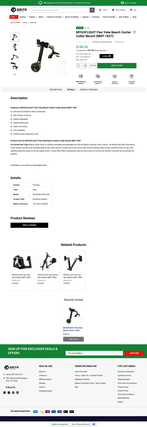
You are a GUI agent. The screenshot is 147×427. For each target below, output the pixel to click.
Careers (42, 387)
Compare (105, 56)
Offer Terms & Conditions (127, 383)
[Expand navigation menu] (27, 17)
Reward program (124, 379)
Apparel (85, 17)
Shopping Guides (45, 391)
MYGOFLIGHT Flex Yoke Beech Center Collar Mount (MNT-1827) (72, 329)
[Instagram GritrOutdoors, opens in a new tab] (9, 392)
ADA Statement (123, 398)
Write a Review (119, 42)
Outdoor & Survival (54, 17)
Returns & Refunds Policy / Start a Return (90, 383)
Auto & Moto (124, 17)
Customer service (124, 375)
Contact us (43, 375)
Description (56, 89)
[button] (91, 50)
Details (71, 89)
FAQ (76, 387)
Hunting (23, 17)
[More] (16, 16)
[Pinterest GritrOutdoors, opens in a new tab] (13, 392)
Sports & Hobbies (72, 17)
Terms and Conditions (131, 394)
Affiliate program (45, 379)
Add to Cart (117, 66)
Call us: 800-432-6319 (14, 374)
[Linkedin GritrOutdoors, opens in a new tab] (17, 392)
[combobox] (60, 10)
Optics (40, 17)
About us (42, 372)
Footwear (95, 17)
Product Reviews (88, 89)
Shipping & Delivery (82, 379)
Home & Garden (109, 17)
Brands (120, 402)
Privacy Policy (131, 387)
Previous (15, 30)
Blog (134, 17)
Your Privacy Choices (80, 424)
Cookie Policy (131, 390)
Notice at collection (60, 424)
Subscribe (134, 353)
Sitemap (42, 383)
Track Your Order (81, 372)
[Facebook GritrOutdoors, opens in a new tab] (4, 392)
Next (15, 74)
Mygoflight (87, 28)
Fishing (32, 17)
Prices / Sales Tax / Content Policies (89, 375)
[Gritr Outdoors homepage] (19, 10)
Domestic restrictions (126, 372)
